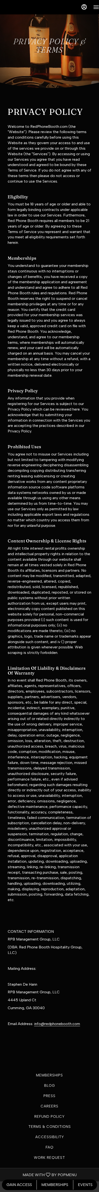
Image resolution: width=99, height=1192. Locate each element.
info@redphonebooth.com (57, 1023)
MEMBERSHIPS (54, 1184)
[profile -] (84, 7)
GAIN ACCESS (19, 1184)
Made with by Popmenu (40, 1174)
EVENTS (85, 1184)
